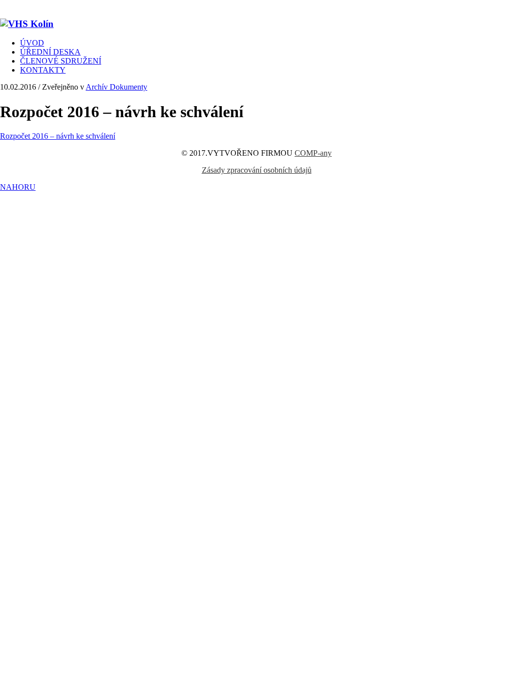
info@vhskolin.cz (160, 4)
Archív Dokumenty (116, 87)
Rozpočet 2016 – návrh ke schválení (57, 136)
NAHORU (18, 187)
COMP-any (313, 153)
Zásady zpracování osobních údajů (257, 170)
